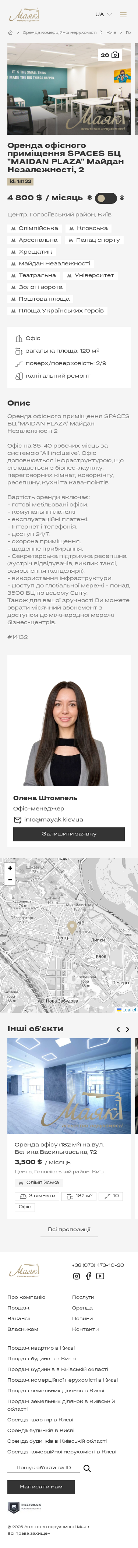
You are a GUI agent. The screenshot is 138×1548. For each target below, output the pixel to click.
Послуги (83, 1298)
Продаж (18, 1308)
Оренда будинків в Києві (40, 1431)
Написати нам (41, 1487)
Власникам (22, 1330)
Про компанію (26, 1298)
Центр (17, 215)
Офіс (33, 338)
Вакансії (18, 1319)
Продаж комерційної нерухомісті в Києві (62, 1380)
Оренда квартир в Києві (40, 1420)
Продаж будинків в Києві (41, 1359)
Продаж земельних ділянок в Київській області (61, 1406)
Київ (111, 33)
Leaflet (128, 1009)
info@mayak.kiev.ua (53, 820)
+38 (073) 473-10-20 (98, 1266)
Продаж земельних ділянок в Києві (55, 1391)
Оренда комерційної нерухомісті (60, 33)
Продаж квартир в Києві (41, 1348)
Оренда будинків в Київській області (57, 1441)
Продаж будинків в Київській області (57, 1370)
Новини (82, 1319)
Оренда (82, 1308)
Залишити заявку (69, 834)
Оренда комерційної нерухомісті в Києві (61, 1452)
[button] (72, 928)
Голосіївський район (62, 215)
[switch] (101, 198)
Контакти (85, 1330)
